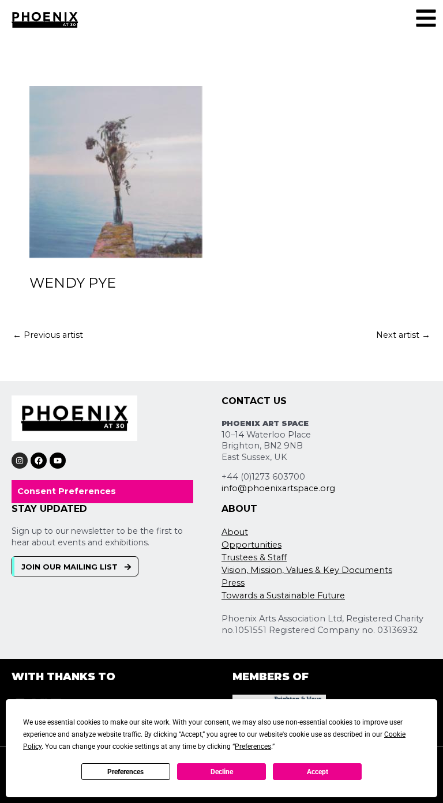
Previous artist (48, 335)
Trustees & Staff (254, 557)
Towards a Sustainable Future (283, 595)
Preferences (125, 772)
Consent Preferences (66, 491)
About (235, 532)
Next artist (403, 335)
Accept (317, 772)
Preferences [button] (253, 746)
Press (233, 583)
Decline (222, 772)
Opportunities (251, 545)
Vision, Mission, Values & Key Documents (307, 570)
